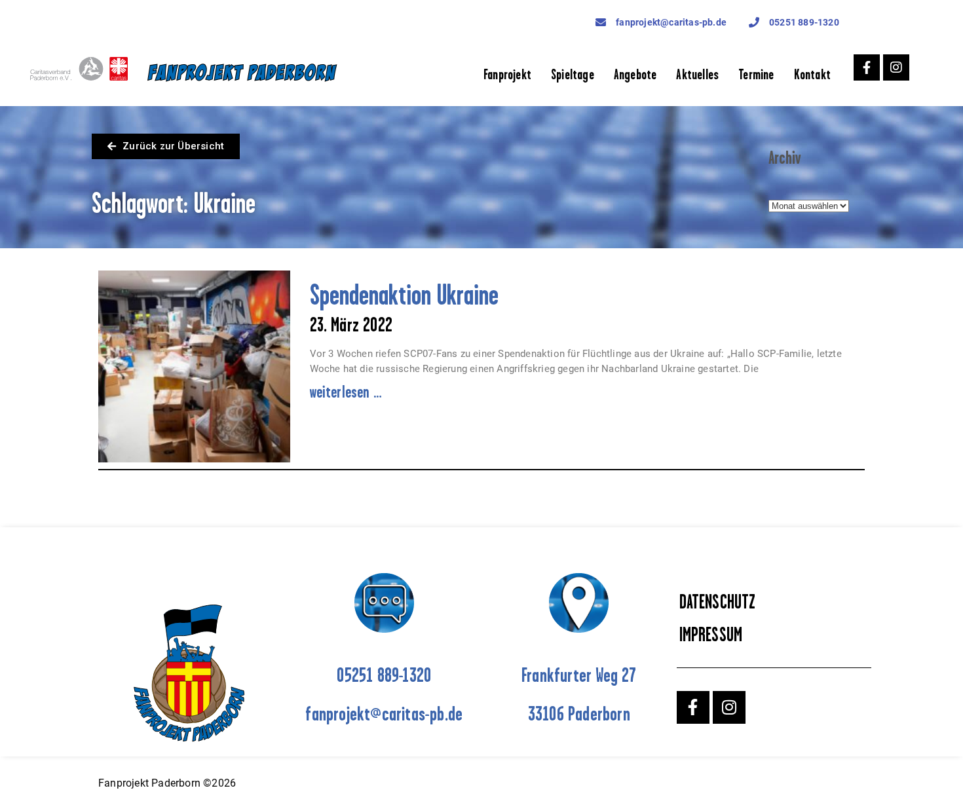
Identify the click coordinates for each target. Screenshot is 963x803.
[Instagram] (896, 67)
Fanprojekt (507, 74)
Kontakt (812, 74)
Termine (756, 74)
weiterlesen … (346, 392)
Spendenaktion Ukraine (404, 294)
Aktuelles (697, 74)
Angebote (635, 74)
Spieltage (572, 74)
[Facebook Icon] (867, 67)
